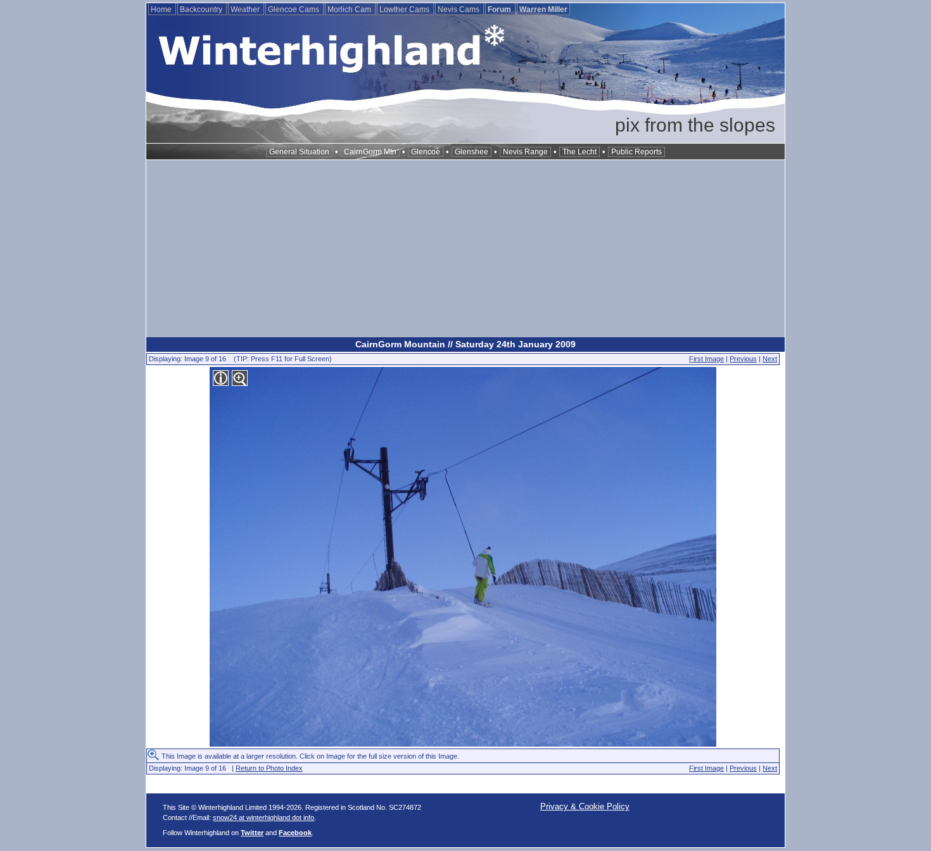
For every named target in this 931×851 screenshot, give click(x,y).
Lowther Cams (405, 9)
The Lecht (579, 151)
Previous (743, 359)
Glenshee (471, 151)
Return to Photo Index (269, 768)
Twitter (252, 832)
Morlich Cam (350, 9)
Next (770, 359)
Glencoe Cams (294, 9)
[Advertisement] (465, 248)
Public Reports (636, 151)
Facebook (295, 832)
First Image (706, 359)
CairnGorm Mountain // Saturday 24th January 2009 (465, 344)
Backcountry (202, 9)
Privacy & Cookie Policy (585, 806)
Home (162, 9)
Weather (246, 9)
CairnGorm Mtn (370, 151)
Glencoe (425, 151)
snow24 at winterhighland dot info (263, 817)
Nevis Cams (459, 9)
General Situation (299, 151)
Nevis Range (525, 151)
